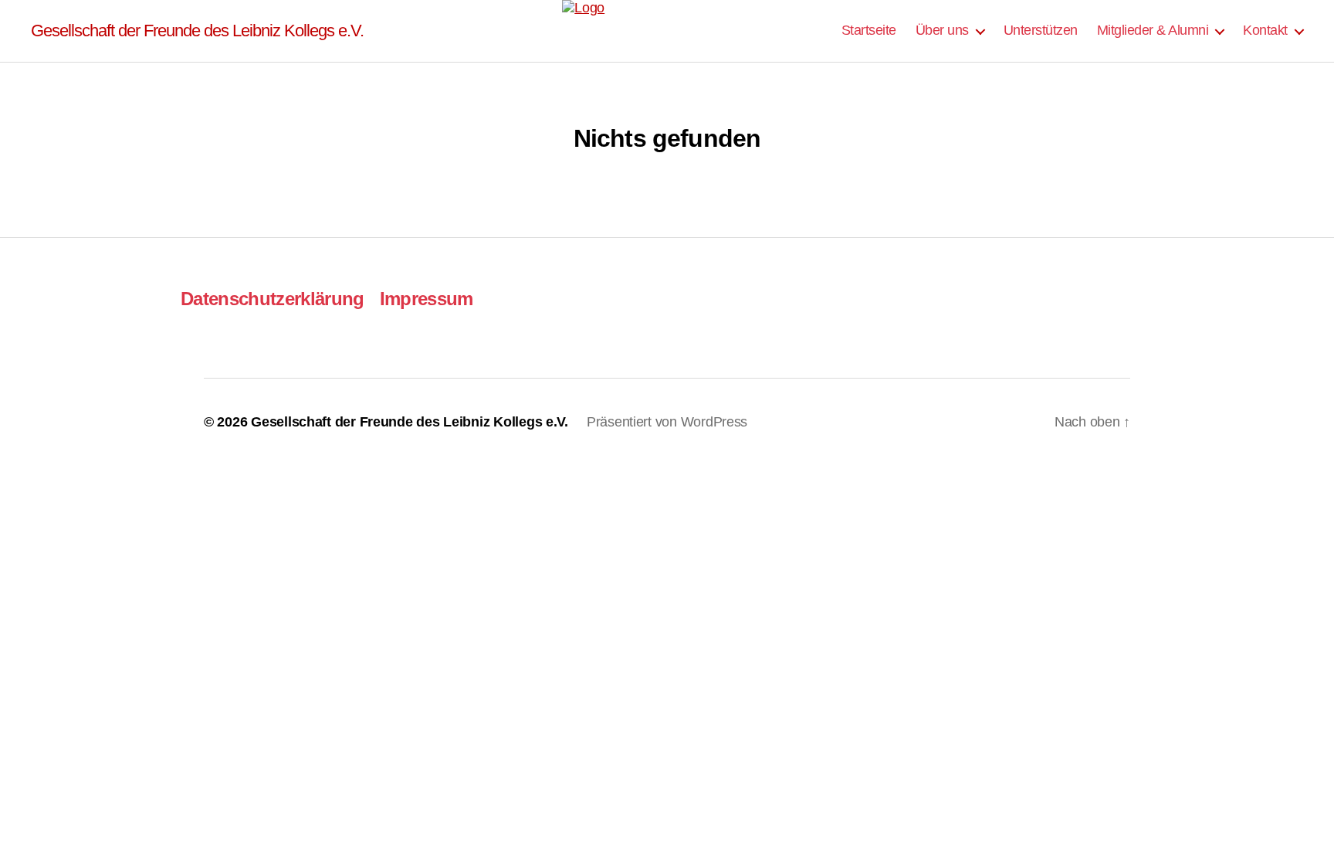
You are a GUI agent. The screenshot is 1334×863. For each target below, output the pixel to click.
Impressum (426, 298)
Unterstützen (1041, 30)
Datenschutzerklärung (272, 298)
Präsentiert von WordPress (667, 422)
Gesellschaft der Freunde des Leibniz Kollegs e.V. (197, 30)
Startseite (868, 30)
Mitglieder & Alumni (1153, 30)
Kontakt (1265, 30)
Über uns (942, 30)
